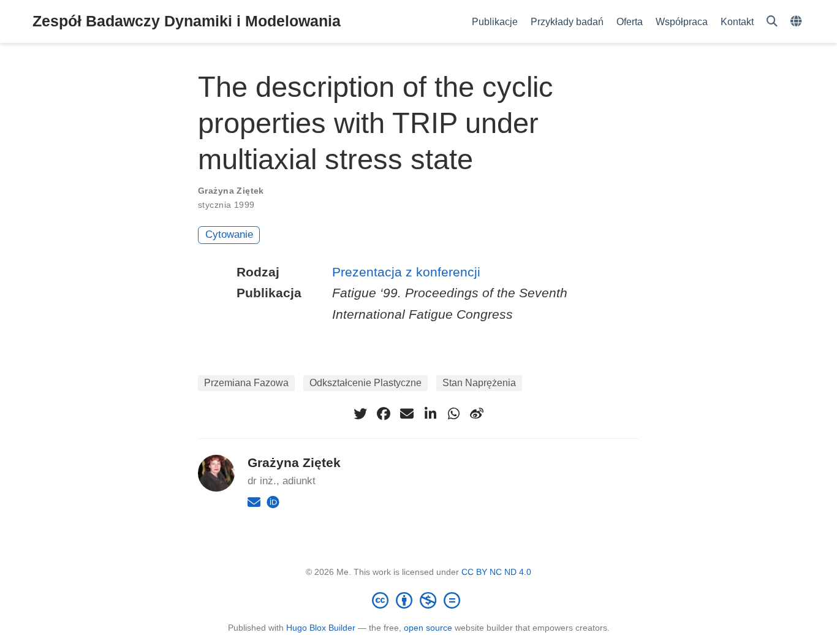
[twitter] (360, 414)
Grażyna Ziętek (231, 191)
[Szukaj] (772, 22)
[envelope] (407, 414)
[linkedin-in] (430, 414)
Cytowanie (229, 234)
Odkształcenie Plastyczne (365, 383)
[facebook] (383, 414)
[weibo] (477, 414)
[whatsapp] (453, 414)
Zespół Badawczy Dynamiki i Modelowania (186, 20)
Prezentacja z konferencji (406, 272)
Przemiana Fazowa (246, 383)
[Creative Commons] (418, 600)
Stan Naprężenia (479, 383)
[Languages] (797, 22)
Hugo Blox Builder (320, 628)
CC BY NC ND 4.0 (496, 572)
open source (428, 628)
